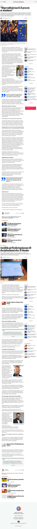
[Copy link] (25, 18)
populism (19, 216)
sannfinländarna (5, 217)
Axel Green (4, 257)
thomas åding (21, 473)
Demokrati (17, 217)
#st (5, 473)
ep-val (5, 216)
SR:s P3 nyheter (6, 365)
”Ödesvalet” (20, 49)
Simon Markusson (5, 18)
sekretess (16, 473)
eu (7, 216)
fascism (9, 216)
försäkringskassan (10, 473)
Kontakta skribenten (7, 470)
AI (6, 473)
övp (17, 216)
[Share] (26, 18)
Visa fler (31, 63)
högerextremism (13, 216)
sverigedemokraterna (11, 217)
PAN (14, 473)
